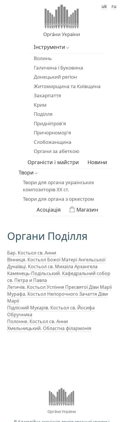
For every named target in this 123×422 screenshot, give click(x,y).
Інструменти (49, 46)
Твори (26, 172)
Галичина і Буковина (58, 67)
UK (104, 6)
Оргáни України (61, 34)
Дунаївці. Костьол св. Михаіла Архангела (52, 266)
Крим (40, 104)
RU (114, 6)
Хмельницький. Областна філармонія (49, 328)
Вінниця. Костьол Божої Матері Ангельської (56, 259)
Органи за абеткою (56, 151)
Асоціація (49, 209)
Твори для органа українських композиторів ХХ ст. (58, 186)
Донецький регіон (55, 76)
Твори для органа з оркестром (58, 199)
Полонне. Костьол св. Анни (37, 321)
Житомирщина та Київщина (67, 86)
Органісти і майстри (53, 162)
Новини (97, 162)
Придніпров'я (50, 123)
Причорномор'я (52, 132)
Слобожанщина (53, 142)
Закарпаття (47, 95)
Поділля (43, 114)
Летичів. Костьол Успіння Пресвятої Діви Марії (59, 287)
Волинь (43, 58)
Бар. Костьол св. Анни (31, 253)
